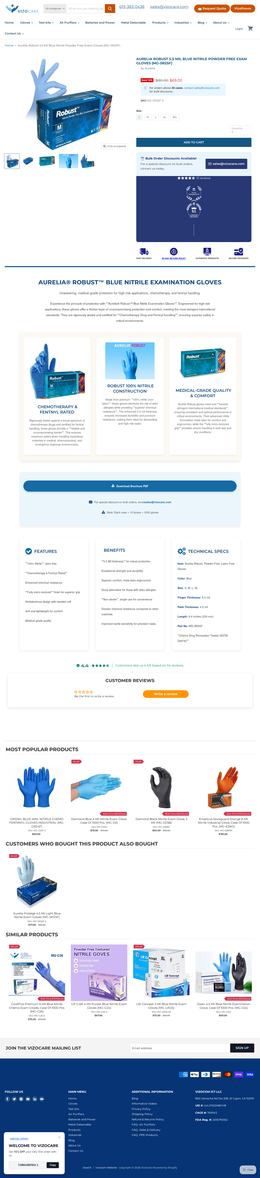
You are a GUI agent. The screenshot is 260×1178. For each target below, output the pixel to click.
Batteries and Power (100, 22)
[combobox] (85, 8)
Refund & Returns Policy (148, 1119)
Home (9, 22)
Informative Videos (144, 1103)
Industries (182, 22)
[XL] (165, 121)
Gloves (25, 22)
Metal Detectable (133, 22)
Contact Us (13, 33)
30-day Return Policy (174, 258)
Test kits (45, 22)
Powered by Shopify (165, 1167)
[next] (250, 797)
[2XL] (175, 121)
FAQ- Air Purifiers (143, 1124)
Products (159, 22)
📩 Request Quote (212, 8)
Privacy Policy (141, 1109)
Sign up (242, 1048)
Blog (201, 22)
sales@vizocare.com (169, 6)
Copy (53, 1165)
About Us (220, 22)
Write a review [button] (166, 694)
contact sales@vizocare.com (202, 88)
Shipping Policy (142, 1114)
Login (239, 28)
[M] (148, 121)
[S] (140, 121)
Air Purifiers (68, 22)
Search (87, 1167)
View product (37, 791)
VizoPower (242, 8)
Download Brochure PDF (132, 486)
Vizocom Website (106, 1167)
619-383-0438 (131, 6)
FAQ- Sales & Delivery (146, 1130)
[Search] (110, 8)
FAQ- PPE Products (145, 1135)
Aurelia (150, 68)
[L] (156, 121)
